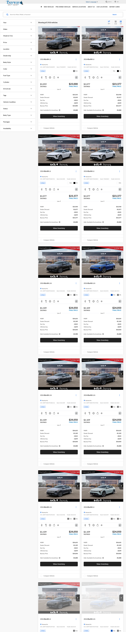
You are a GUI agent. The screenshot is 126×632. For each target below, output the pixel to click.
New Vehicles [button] (49, 7)
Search (114, 14)
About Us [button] (91, 7)
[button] (78, 38)
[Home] (41, 7)
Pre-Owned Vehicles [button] (63, 7)
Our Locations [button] (102, 7)
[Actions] (76, 59)
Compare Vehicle (49, 128)
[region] (59, 102)
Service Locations (79, 7)
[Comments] (76, 77)
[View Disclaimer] (58, 77)
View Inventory (59, 116)
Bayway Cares (114, 7)
